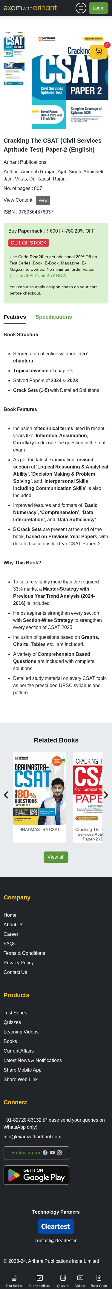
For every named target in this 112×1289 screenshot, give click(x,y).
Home (10, 915)
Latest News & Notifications (33, 1060)
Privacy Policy (19, 962)
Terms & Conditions (24, 953)
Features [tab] (15, 317)
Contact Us (15, 972)
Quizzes (12, 1022)
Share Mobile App (23, 1069)
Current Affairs (19, 1050)
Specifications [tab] (54, 317)
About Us (13, 924)
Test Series (15, 1012)
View (43, 200)
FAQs (10, 943)
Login (99, 7)
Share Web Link (21, 1079)
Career (11, 934)
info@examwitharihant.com (32, 1136)
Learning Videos (21, 1031)
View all (56, 857)
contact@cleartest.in (56, 1240)
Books (10, 1041)
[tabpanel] (56, 513)
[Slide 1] (14, 43)
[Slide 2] (14, 73)
